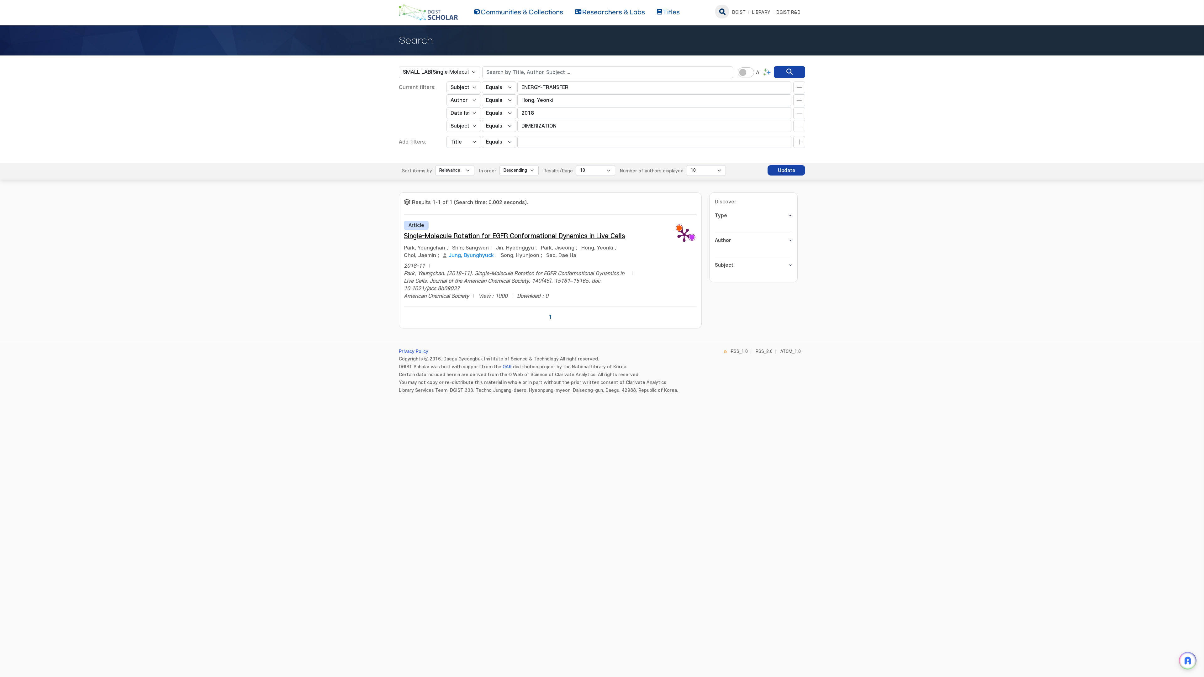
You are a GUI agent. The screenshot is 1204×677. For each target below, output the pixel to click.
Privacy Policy (413, 351)
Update (786, 170)
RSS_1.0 (739, 351)
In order (487, 171)
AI (758, 73)
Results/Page (558, 171)
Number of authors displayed (652, 171)
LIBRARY (761, 12)
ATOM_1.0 (790, 351)
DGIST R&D (788, 12)
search (722, 11)
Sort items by (417, 171)
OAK (507, 367)
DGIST (739, 12)
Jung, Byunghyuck (471, 255)
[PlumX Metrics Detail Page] (684, 234)
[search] (789, 72)
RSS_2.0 (764, 351)
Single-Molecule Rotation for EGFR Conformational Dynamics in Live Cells (514, 236)
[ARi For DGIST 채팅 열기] (1187, 660)
